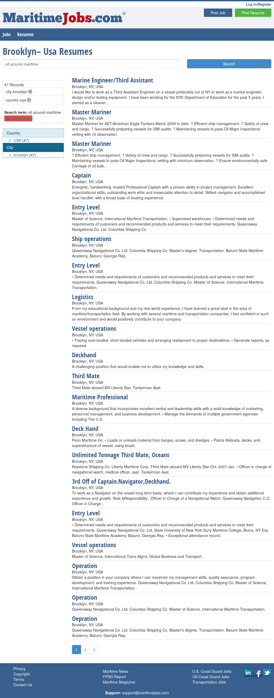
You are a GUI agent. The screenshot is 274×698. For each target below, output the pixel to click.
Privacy (19, 668)
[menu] (33, 143)
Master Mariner (91, 112)
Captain (81, 175)
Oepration (84, 618)
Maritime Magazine (119, 682)
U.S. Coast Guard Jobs (211, 671)
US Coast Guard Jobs (210, 676)
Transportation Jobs (209, 682)
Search (229, 63)
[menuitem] (33, 136)
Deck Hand (85, 428)
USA (17, 140)
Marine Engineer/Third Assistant (112, 80)
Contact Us (22, 684)
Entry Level (86, 207)
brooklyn (21, 154)
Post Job (218, 12)
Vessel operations (94, 328)
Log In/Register (258, 4)
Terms (18, 679)
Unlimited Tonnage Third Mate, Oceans (120, 455)
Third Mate (86, 375)
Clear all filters (20, 118)
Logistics (82, 296)
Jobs (7, 34)
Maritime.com (64, 19)
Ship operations (91, 238)
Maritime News (115, 671)
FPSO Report (114, 676)
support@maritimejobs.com (145, 692)
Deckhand (84, 355)
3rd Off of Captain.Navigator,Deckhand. (121, 481)
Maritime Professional (100, 397)
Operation (84, 565)
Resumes (25, 34)
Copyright (21, 674)
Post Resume (253, 12)
